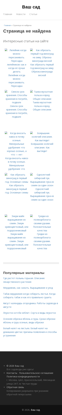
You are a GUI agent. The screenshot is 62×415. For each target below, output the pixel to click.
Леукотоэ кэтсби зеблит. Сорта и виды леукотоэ (29, 312)
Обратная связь (15, 387)
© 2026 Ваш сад (15, 365)
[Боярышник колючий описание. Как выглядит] (42, 140)
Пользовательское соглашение (36, 372)
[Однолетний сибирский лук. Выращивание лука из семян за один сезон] (42, 185)
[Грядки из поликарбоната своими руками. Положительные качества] (42, 230)
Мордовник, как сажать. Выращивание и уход (28, 287)
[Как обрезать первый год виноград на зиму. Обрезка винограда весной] (42, 60)
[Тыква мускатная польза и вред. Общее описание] (42, 98)
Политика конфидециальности (23, 376)
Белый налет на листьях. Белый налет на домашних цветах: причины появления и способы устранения (30, 332)
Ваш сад (31, 7)
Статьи (33, 14)
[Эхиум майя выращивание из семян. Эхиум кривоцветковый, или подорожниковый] (17, 230)
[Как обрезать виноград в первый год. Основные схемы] (17, 181)
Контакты (12, 372)
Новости (20, 14)
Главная (7, 14)
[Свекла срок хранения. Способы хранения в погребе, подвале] (17, 102)
